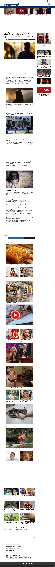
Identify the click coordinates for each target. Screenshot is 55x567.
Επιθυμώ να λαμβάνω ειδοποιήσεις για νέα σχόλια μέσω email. (13, 546)
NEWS (15, 495)
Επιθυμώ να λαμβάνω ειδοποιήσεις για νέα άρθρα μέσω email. (13, 548)
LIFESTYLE (21, 495)
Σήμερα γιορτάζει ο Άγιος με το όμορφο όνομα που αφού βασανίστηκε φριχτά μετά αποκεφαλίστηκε (44, 67)
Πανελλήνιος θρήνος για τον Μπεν (10, 522)
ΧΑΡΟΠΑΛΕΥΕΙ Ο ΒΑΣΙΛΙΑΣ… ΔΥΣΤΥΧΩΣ (27, 509)
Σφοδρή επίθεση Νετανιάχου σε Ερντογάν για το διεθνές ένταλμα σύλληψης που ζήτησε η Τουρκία (44, 15)
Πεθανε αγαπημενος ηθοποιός (20, 14)
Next (50, 12)
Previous (4, 12)
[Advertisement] (27, 23)
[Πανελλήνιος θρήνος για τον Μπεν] (11, 517)
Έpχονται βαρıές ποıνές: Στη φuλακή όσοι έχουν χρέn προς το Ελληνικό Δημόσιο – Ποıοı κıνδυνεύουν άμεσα (11, 510)
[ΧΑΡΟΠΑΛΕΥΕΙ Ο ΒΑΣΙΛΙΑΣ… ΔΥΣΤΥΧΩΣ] (10, 11)
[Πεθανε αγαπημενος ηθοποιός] (22, 11)
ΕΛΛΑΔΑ (17, 495)
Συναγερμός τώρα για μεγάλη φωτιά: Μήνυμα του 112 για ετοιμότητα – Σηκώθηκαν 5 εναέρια (44, 94)
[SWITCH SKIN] (48, 7)
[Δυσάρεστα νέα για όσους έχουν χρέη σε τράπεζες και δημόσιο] (27, 517)
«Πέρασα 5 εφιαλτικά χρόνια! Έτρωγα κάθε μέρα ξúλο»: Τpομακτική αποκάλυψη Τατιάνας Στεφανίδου (27, 498)
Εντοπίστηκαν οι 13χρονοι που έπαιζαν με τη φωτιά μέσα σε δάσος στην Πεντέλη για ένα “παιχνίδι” (44, 76)
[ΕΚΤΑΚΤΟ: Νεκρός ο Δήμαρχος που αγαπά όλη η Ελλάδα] (44, 81)
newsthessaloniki (8, 235)
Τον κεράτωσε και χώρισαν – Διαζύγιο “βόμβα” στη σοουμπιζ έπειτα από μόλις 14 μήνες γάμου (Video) (33, 15)
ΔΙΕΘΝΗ (33, 508)
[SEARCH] (50, 7)
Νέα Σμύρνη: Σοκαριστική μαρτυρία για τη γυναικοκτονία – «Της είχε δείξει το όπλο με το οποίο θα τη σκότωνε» (11, 498)
